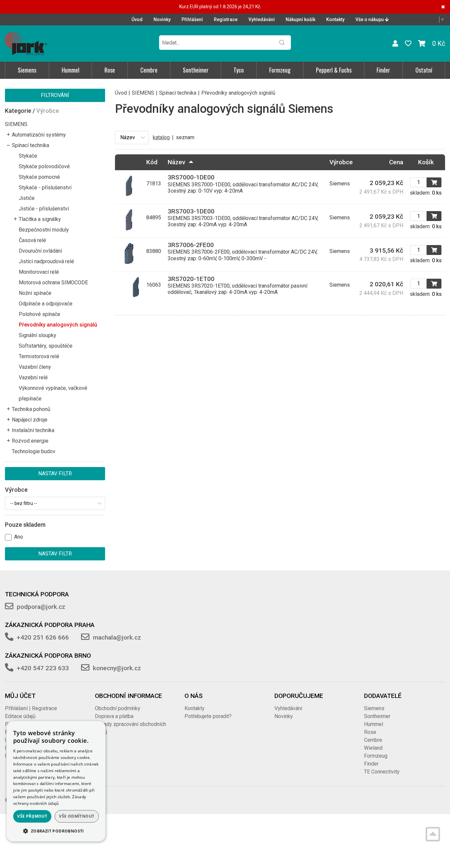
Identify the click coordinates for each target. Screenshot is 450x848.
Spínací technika (30, 145)
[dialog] (56, 781)
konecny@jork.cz (117, 668)
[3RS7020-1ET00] (129, 296)
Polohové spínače (39, 314)
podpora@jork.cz (41, 607)
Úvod (137, 19)
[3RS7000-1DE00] (129, 195)
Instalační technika (33, 430)
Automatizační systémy (39, 135)
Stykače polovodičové (44, 166)
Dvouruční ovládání (40, 251)
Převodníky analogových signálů (58, 325)
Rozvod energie (30, 441)
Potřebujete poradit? (208, 716)
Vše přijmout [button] (32, 816)
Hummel (70, 70)
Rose (109, 70)
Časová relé (32, 240)
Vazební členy (35, 367)
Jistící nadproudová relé (46, 261)
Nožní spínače (35, 293)
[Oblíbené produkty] (408, 43)
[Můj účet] (395, 43)
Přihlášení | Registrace (31, 708)
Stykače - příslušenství (45, 187)
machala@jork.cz (117, 637)
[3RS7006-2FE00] (129, 262)
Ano (18, 537)
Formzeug (280, 70)
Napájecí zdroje (29, 420)
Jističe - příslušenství (44, 208)
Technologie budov (33, 451)
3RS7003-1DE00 (191, 211)
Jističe (27, 198)
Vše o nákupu (370, 19)
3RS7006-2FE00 (191, 245)
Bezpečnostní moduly (44, 230)
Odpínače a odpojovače (45, 303)
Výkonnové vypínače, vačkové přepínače (53, 393)
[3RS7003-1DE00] (129, 229)
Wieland (373, 748)
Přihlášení (192, 19)
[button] (56, 831)
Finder (383, 70)
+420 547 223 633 (43, 668)
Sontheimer (196, 70)
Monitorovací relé (39, 272)
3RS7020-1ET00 (191, 279)
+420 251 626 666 (43, 637)
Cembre (148, 70)
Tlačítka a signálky (40, 219)
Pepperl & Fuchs (334, 70)
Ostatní (423, 70)
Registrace (226, 19)
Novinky (162, 19)
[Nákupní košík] (422, 43)
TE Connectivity (382, 772)
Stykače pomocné (39, 177)
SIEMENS (16, 124)
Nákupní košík (300, 19)
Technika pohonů (31, 409)
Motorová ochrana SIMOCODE (53, 282)
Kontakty (335, 19)
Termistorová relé (39, 356)
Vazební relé (33, 377)
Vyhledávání (261, 19)
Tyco (239, 70)
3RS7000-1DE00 (191, 177)
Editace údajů (20, 716)
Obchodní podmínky (117, 708)
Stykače (28, 156)
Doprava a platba (114, 716)
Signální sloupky (37, 335)
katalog (161, 137)
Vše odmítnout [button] (76, 816)
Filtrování (55, 95)
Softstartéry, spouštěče (45, 346)
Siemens (27, 70)
